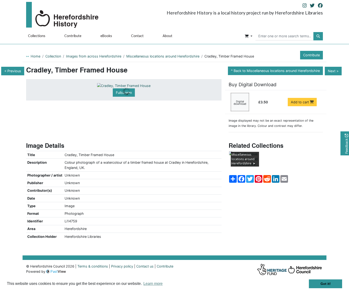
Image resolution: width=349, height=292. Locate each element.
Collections (36, 36)
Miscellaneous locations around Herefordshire (162, 56)
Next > (333, 71)
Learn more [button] (153, 284)
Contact (137, 36)
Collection (53, 56)
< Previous (12, 71)
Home (35, 56)
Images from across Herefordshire (93, 56)
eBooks (106, 36)
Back (277, 71)
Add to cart (300, 102)
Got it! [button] (326, 284)
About (167, 36)
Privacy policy (122, 266)
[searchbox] (284, 36)
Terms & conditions (92, 266)
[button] (248, 36)
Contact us (145, 266)
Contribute (72, 36)
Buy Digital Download (252, 84)
